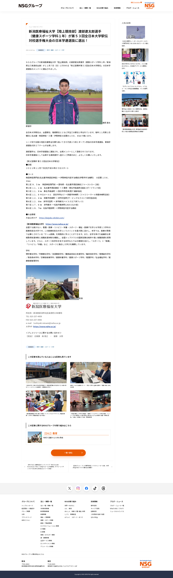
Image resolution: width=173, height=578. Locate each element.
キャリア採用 (95, 508)
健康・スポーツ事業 (46, 520)
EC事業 (42, 532)
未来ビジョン (26, 520)
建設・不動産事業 (46, 523)
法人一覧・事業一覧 (46, 505)
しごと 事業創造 (70, 514)
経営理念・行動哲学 (28, 508)
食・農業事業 (44, 538)
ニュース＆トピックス (117, 511)
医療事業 (43, 514)
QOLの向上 (94, 517)
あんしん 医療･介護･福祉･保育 (75, 511)
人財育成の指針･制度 (97, 514)
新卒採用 (94, 505)
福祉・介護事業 (45, 517)
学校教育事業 (44, 508)
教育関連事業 (44, 511)
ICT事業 (42, 529)
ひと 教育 (68, 508)
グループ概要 (26, 511)
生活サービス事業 (46, 540)
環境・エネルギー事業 (47, 535)
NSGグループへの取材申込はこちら (33, 554)
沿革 (23, 514)
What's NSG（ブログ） (117, 508)
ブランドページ (27, 517)
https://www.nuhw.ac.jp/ (57, 224)
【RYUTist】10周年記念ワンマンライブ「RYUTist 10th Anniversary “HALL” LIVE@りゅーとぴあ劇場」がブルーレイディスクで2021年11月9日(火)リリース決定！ (45, 466)
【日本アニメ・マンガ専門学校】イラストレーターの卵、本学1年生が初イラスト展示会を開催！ (91, 467)
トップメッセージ (27, 505)
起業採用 (94, 511)
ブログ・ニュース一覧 (117, 505)
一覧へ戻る (68, 452)
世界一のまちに (69, 505)
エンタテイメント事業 (47, 543)
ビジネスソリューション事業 (49, 526)
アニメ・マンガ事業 (46, 546)
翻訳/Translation (135, 2)
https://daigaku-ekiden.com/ (51, 217)
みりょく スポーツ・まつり (74, 517)
